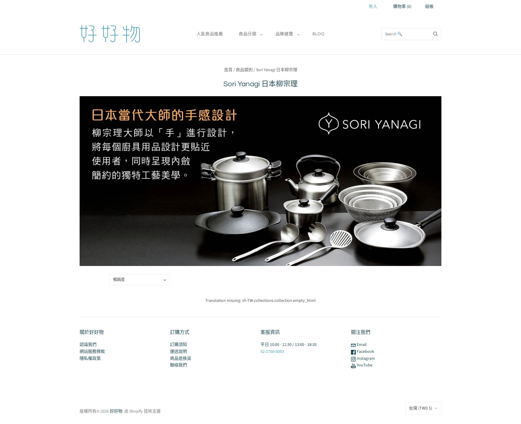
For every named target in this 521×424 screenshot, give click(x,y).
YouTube (364, 365)
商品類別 (244, 70)
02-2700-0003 (272, 352)
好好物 (116, 411)
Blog (318, 33)
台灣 (420, 408)
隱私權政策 (90, 359)
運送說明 (178, 352)
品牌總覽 (284, 33)
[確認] (435, 34)
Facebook (365, 352)
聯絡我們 (178, 365)
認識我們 (88, 345)
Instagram (365, 359)
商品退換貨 (180, 359)
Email (361, 345)
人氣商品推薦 (210, 33)
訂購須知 (178, 345)
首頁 (228, 70)
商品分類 (248, 33)
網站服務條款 (92, 352)
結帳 (429, 7)
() (402, 7)
